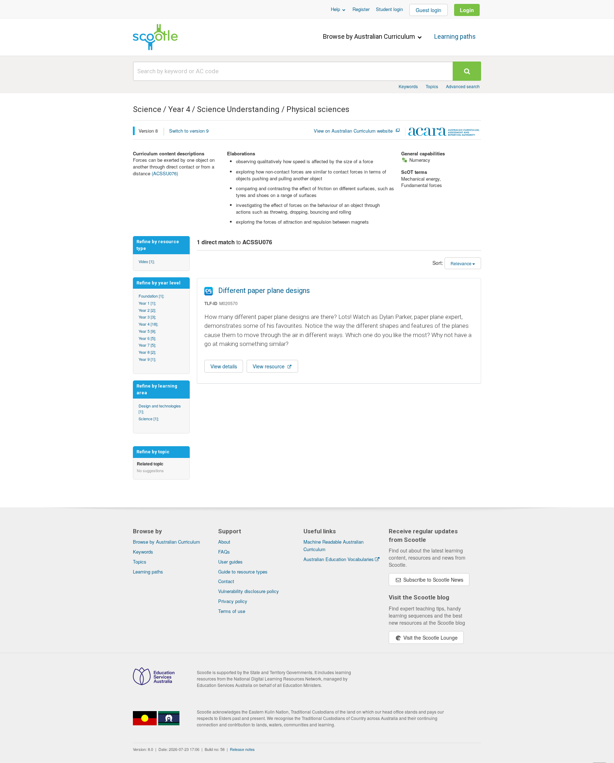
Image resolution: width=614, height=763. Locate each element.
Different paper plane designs (264, 290)
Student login (389, 9)
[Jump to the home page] (155, 37)
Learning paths (455, 36)
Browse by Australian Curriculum (369, 36)
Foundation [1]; (151, 296)
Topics (432, 86)
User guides (230, 561)
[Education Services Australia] (153, 683)
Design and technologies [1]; (160, 408)
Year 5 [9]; (147, 331)
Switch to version (189, 130)
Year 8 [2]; (147, 352)
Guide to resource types (243, 571)
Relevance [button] (461, 263)
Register (361, 9)
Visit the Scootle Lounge (430, 637)
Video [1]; (147, 261)
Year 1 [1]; (147, 303)
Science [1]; (149, 418)
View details (223, 366)
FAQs (224, 551)
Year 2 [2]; (147, 310)
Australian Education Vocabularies (338, 559)
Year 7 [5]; (147, 345)
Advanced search (463, 86)
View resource (269, 366)
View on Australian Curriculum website (353, 131)
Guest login (428, 10)
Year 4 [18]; (148, 324)
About (224, 541)
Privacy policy (232, 601)
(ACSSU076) (165, 173)
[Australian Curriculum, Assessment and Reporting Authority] (443, 133)
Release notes (242, 749)
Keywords (408, 86)
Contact (226, 581)
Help (336, 9)
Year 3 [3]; (147, 317)
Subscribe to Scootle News (432, 579)
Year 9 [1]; (147, 359)
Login (467, 10)
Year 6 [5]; (147, 338)
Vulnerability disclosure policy (248, 591)
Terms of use (231, 611)
